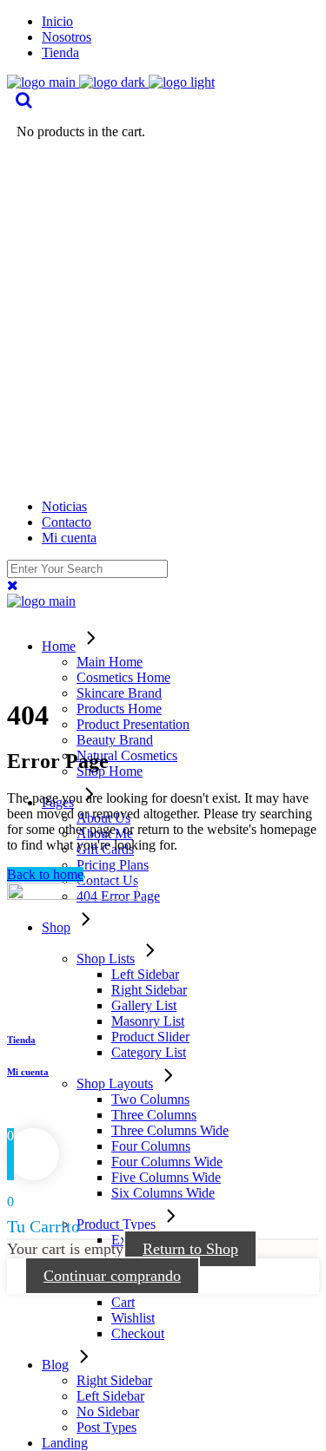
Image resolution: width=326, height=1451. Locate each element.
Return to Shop (190, 1248)
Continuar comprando (112, 1275)
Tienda (21, 1039)
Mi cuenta (28, 1072)
